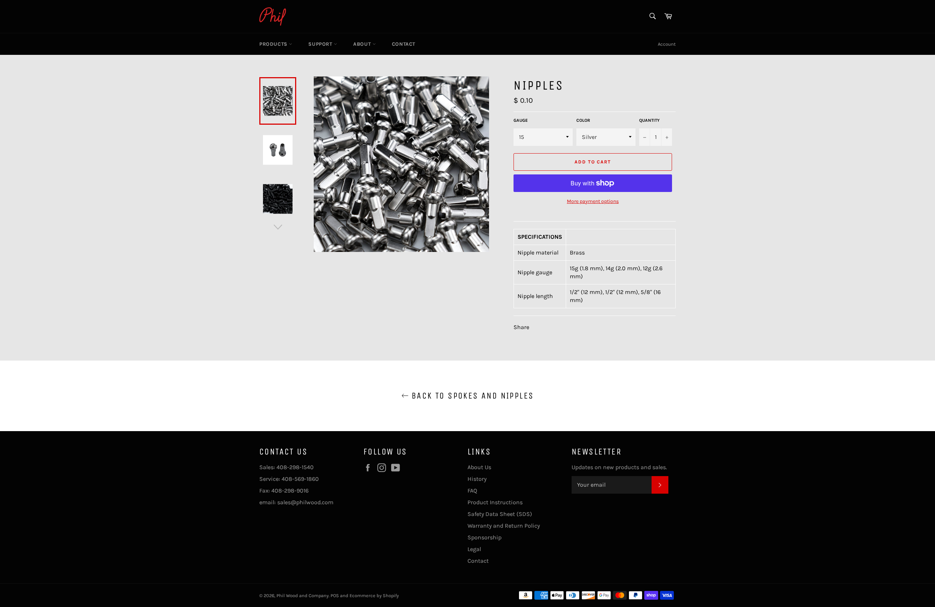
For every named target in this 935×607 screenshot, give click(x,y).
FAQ (472, 490)
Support (321, 44)
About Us (479, 467)
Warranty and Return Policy (504, 525)
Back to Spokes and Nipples (471, 396)
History (477, 478)
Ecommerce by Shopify (374, 595)
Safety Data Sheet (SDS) (500, 513)
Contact (403, 44)
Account (667, 44)
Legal (474, 549)
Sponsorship (484, 537)
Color (583, 120)
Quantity (649, 120)
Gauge (521, 120)
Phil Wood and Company (302, 595)
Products (274, 44)
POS (335, 595)
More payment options (593, 201)
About (363, 44)
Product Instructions (495, 502)
